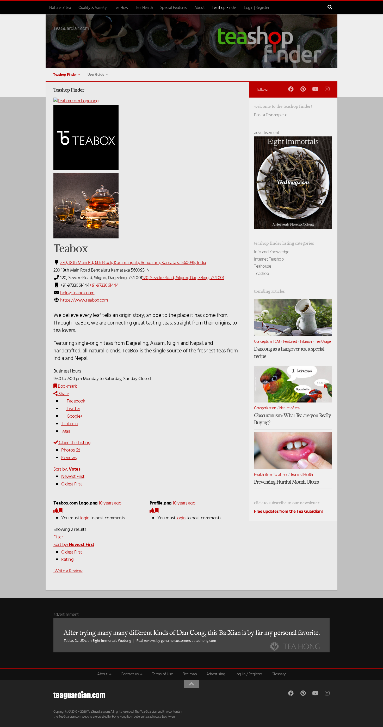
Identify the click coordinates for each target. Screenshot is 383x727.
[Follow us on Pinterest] (303, 89)
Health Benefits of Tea (270, 475)
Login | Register (256, 7)
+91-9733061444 (104, 285)
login (85, 518)
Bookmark (67, 386)
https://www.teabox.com (84, 300)
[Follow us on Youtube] (315, 89)
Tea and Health (302, 475)
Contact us (130, 674)
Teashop (261, 273)
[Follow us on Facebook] (291, 89)
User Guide (96, 75)
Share (63, 394)
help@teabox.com (77, 293)
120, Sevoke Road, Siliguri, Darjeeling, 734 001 (183, 278)
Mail (65, 431)
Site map (189, 674)
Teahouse (262, 266)
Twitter (73, 409)
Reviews (69, 458)
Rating (67, 559)
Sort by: (66, 469)
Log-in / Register (248, 674)
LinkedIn (69, 424)
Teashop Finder (224, 7)
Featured (290, 342)
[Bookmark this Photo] (61, 511)
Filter (58, 537)
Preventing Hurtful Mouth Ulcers (286, 482)
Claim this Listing (74, 443)
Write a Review (68, 571)
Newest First (72, 476)
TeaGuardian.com (71, 29)
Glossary (278, 674)
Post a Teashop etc (270, 115)
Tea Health (144, 7)
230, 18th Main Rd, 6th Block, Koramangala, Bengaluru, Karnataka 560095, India (133, 263)
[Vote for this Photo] (56, 511)
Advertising (215, 674)
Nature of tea (60, 7)
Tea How (121, 7)
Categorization (265, 408)
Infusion (306, 342)
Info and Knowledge (271, 252)
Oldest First (71, 484)
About (199, 7)
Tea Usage (323, 342)
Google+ (74, 416)
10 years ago (109, 503)
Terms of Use (162, 674)
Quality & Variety (92, 7)
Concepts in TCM (267, 342)
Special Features (173, 7)
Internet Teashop (268, 259)
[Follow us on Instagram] (327, 89)
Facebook (75, 401)
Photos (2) (70, 450)
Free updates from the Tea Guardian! (288, 511)
